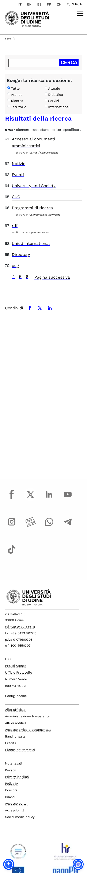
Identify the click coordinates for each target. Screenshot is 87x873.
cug (15, 265)
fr (49, 4)
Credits (10, 743)
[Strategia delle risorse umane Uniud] (65, 853)
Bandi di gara (15, 736)
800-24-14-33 (15, 686)
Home (8, 38)
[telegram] (67, 525)
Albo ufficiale (15, 710)
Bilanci (10, 797)
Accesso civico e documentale (28, 730)
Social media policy (20, 817)
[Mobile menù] (80, 13)
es (39, 4)
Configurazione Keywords (44, 214)
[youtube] (67, 498)
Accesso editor (16, 803)
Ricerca (17, 101)
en (29, 4)
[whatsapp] (49, 525)
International (59, 107)
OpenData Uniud (39, 232)
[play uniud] (30, 525)
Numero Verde (16, 679)
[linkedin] (49, 498)
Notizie (18, 163)
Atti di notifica (15, 723)
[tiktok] (11, 553)
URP (8, 659)
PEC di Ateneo (16, 666)
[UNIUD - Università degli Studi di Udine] (26, 18)
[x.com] (30, 498)
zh (59, 4)
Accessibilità (14, 810)
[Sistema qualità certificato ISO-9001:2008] (18, 853)
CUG (16, 196)
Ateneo (17, 95)
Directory (21, 254)
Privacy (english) (17, 777)
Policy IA (11, 784)
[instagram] (11, 525)
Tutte (15, 88)
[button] (8, 864)
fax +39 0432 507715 (21, 633)
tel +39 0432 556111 (20, 627)
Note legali (13, 763)
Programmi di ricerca (32, 207)
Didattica (55, 95)
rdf (15, 225)
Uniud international (31, 243)
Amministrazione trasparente (27, 716)
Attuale (54, 88)
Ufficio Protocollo (18, 672)
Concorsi (11, 790)
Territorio (18, 107)
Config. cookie (16, 696)
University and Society (34, 185)
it (20, 4)
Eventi (18, 174)
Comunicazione (49, 152)
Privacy (10, 770)
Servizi (53, 101)
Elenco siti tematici (20, 750)
